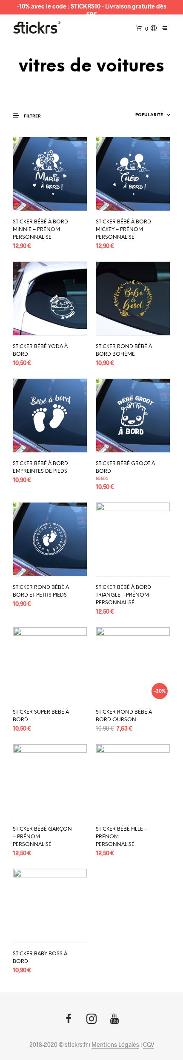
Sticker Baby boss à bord (40, 957)
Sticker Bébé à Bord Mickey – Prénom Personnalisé (123, 229)
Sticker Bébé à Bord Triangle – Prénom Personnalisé (123, 595)
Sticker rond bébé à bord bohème (124, 350)
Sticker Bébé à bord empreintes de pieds (40, 467)
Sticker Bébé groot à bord (125, 467)
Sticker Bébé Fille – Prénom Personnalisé (121, 836)
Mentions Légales (115, 1044)
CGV (148, 1044)
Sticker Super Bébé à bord (41, 716)
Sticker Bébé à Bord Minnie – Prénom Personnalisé (40, 229)
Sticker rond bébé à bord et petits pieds (41, 591)
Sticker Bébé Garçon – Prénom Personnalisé (42, 836)
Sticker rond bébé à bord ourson (124, 716)
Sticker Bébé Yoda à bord (40, 350)
